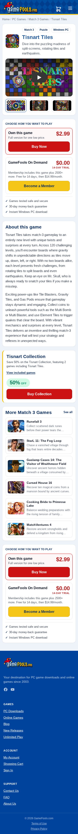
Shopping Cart (13, 763)
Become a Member (39, 612)
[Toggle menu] (70, 9)
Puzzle (44, 29)
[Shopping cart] (58, 9)
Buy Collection (39, 394)
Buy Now (39, 572)
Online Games (13, 717)
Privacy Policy (39, 828)
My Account (11, 757)
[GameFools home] (20, 8)
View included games (20, 372)
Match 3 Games (39, 19)
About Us (9, 803)
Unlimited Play (13, 737)
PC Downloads (13, 711)
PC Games (19, 19)
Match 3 (29, 29)
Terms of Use (39, 823)
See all (68, 412)
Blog (6, 724)
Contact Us (11, 790)
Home (6, 19)
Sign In (8, 770)
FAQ (6, 797)
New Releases (13, 730)
